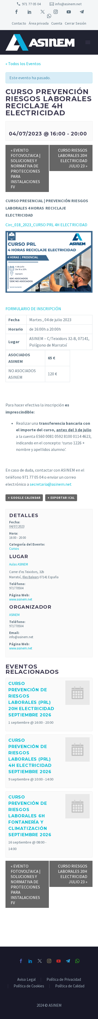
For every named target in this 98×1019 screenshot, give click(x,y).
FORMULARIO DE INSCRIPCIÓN (33, 308)
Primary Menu (88, 42)
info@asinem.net (68, 4)
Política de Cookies (29, 986)
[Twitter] (43, 12)
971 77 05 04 (31, 4)
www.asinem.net (20, 599)
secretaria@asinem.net (51, 484)
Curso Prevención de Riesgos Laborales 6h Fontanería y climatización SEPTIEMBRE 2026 (29, 816)
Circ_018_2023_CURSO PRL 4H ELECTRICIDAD (46, 224)
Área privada (39, 23)
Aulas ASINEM (18, 564)
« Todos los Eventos (23, 63)
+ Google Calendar (24, 498)
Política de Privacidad (64, 980)
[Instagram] (56, 12)
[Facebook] (16, 12)
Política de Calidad (69, 986)
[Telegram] (82, 12)
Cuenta (56, 23)
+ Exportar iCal (61, 498)
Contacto (19, 23)
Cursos (14, 548)
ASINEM (14, 615)
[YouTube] (69, 12)
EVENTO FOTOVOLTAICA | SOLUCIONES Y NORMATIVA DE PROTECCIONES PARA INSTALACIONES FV (26, 168)
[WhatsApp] (49, 16)
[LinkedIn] (29, 12)
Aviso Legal (26, 980)
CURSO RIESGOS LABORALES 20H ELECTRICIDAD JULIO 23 (72, 158)
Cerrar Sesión (75, 23)
